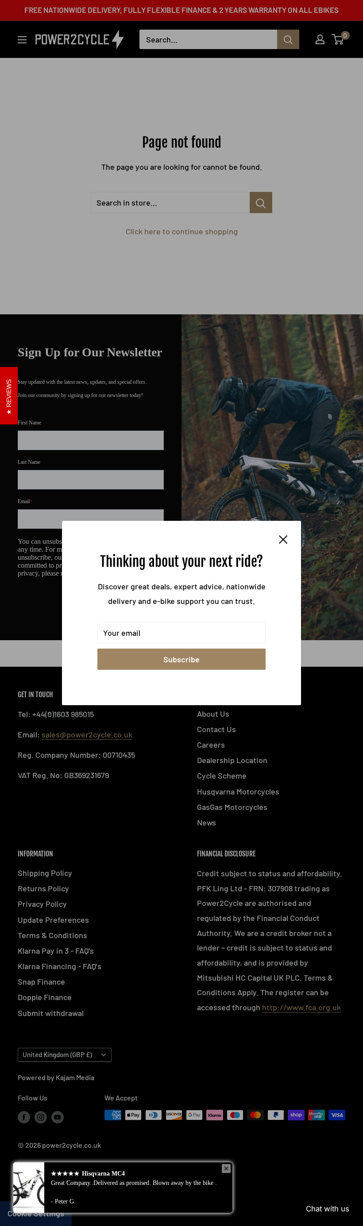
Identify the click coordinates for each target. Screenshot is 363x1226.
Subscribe (181, 659)
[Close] (283, 538)
